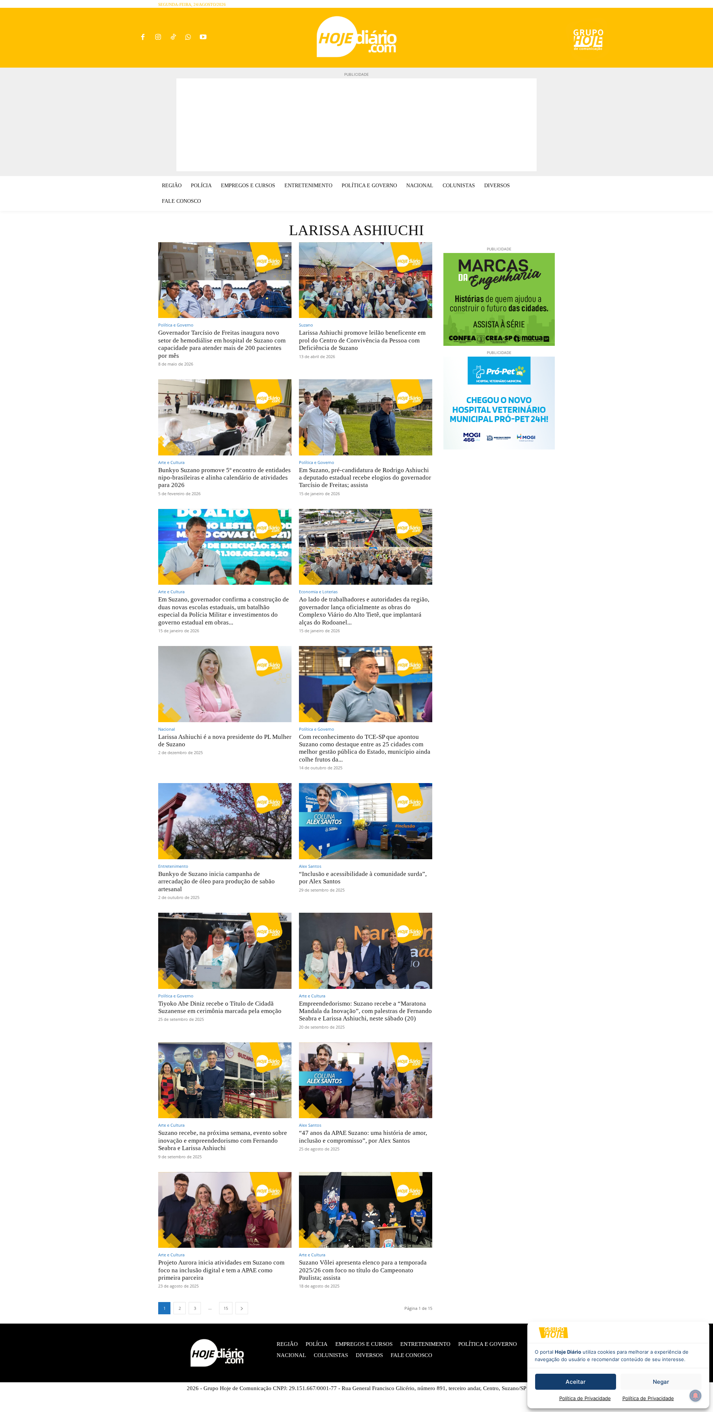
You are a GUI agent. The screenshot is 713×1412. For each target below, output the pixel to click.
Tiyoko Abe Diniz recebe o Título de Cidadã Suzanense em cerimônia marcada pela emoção (219, 1007)
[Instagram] (158, 37)
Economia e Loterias (318, 592)
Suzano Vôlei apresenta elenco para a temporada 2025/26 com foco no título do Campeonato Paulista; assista (363, 1270)
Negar (661, 1381)
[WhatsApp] (188, 37)
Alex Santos (310, 866)
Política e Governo (175, 325)
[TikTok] (173, 37)
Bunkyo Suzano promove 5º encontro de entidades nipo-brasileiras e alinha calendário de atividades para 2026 (224, 478)
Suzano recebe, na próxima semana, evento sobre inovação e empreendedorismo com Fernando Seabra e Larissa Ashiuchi (222, 1140)
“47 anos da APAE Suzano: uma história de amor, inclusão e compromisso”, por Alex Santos (363, 1136)
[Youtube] (203, 37)
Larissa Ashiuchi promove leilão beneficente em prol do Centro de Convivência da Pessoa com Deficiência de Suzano (362, 340)
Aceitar (576, 1381)
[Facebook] (143, 37)
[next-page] (241, 1308)
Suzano (306, 325)
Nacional (166, 729)
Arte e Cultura (171, 462)
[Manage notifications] (695, 1396)
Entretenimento (173, 866)
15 (226, 1308)
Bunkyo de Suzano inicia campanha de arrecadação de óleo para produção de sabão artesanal (216, 881)
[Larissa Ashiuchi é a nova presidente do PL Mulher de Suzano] (225, 684)
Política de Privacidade (585, 1398)
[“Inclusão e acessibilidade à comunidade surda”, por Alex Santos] (365, 821)
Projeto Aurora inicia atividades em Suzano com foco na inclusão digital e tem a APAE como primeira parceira (221, 1270)
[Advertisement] (356, 124)
